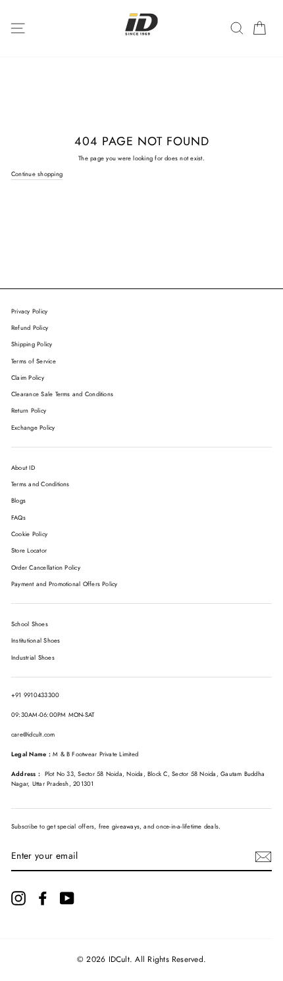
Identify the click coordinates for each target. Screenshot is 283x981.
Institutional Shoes (35, 640)
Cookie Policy (29, 534)
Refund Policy (29, 327)
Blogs (18, 500)
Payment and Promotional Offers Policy (64, 584)
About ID (23, 467)
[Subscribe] (263, 857)
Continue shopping (37, 174)
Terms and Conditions (40, 484)
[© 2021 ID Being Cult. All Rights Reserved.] (18, 898)
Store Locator (29, 550)
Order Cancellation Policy (45, 567)
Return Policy (28, 410)
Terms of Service (33, 361)
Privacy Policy (29, 311)
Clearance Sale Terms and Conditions (62, 394)
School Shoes (29, 624)
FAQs (18, 517)
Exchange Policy (33, 427)
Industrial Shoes (33, 657)
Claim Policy (27, 377)
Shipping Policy (32, 344)
